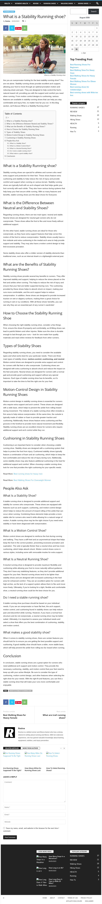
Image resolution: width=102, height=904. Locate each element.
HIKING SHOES (83, 3)
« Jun (83, 53)
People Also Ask (13, 141)
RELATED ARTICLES (12, 748)
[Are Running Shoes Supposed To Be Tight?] (12, 759)
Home (5, 9)
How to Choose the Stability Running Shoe (23, 129)
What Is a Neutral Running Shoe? (20, 148)
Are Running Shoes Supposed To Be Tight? (12, 769)
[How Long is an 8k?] (42, 871)
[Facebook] (5, 28)
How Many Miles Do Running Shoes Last (33, 769)
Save (19, 28)
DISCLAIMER (89, 901)
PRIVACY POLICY (86, 898)
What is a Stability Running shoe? (20, 121)
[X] (12, 28)
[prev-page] (61, 748)
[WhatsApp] (24, 28)
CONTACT (61, 898)
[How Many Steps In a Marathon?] (42, 859)
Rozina (7, 21)
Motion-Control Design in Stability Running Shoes (25, 135)
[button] (97, 3)
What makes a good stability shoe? (21, 153)
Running (73, 128)
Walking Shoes (76, 116)
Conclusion (11, 156)
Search (93, 11)
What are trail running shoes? (54, 716)
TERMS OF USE (73, 898)
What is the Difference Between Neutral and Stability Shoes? (30, 124)
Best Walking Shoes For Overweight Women (32, 480)
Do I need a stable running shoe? (20, 151)
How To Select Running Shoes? (55, 769)
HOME (44, 898)
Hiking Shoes (75, 120)
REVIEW (36, 3)
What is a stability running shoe (20, 691)
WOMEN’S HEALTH (21, 3)
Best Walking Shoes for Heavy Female (14, 716)
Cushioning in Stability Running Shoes (21, 138)
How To (73, 132)
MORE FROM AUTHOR (30, 748)
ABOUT (52, 898)
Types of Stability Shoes (16, 132)
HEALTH (7, 3)
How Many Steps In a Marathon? (57, 857)
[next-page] (64, 748)
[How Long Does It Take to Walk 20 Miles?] (42, 882)
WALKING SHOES (67, 3)
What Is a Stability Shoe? (18, 143)
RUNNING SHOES (50, 3)
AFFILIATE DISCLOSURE (74, 901)
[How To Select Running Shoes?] (55, 759)
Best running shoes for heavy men (27, 474)
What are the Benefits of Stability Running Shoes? (26, 127)
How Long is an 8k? (56, 868)
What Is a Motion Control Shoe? (20, 146)
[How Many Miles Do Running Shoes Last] (34, 759)
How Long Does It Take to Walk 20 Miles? (55, 881)
